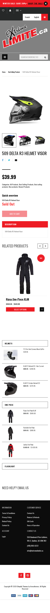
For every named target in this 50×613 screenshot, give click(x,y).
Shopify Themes (22, 586)
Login (4, 536)
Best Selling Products (14, 72)
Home (3, 72)
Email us (23, 487)
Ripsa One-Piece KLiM (17, 299)
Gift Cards (30, 521)
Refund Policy (6, 521)
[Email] (17, 160)
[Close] (45, 3)
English (36, 17)
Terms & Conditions (8, 513)
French (27, 17)
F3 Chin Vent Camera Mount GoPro (33, 349)
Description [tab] (10, 224)
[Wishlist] (4, 10)
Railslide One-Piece (28, 427)
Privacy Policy (7, 517)
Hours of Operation (33, 525)
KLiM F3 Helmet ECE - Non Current (33, 366)
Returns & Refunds (33, 517)
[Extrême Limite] (25, 37)
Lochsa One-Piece (28, 444)
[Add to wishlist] (42, 309)
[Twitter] (10, 160)
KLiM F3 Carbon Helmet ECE (31, 383)
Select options (20, 309)
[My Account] (10, 10)
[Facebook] (4, 160)
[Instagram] (27, 575)
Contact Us (5, 525)
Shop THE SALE (35, 3)
